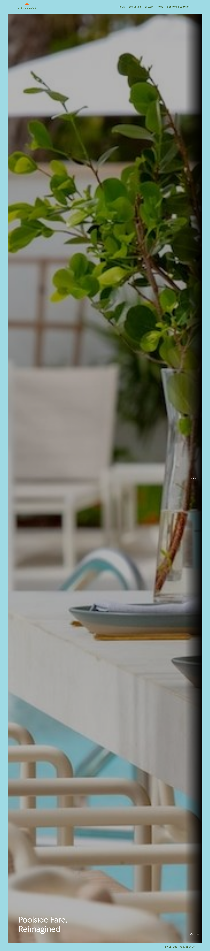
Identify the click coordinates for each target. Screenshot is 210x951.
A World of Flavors (52, 928)
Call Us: (171, 947)
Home (122, 7)
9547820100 (187, 947)
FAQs (160, 7)
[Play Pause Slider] (191, 934)
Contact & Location (178, 7)
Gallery (149, 7)
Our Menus (135, 7)
